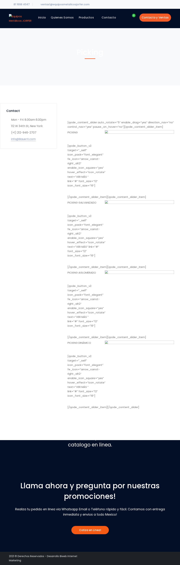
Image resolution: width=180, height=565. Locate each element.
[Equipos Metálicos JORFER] (21, 18)
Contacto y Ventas (155, 17)
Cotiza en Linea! (90, 530)
